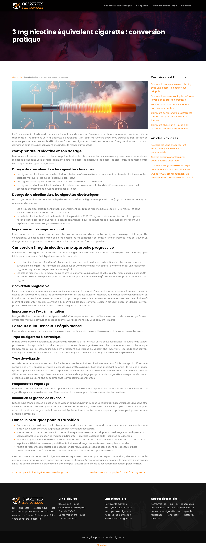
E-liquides (142, 5)
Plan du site (103, 545)
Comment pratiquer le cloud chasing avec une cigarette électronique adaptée (171, 88)
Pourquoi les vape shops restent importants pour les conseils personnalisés (168, 148)
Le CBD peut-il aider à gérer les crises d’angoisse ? (42, 472)
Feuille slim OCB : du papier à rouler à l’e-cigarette (117, 472)
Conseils (186, 5)
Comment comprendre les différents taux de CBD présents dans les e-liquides (171, 116)
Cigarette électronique (118, 5)
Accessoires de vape (165, 5)
